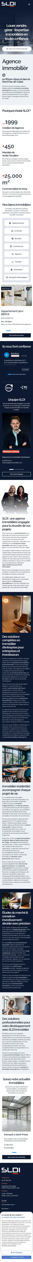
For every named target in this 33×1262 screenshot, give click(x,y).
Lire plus (25, 370)
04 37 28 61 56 (6, 1180)
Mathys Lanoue (11, 451)
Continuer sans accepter (9, 1245)
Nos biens (5, 1209)
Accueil (4, 1200)
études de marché (19, 929)
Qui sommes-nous (8, 1205)
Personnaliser (17, 1252)
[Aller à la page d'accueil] (8, 4)
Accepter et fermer (17, 1257)
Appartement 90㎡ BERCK (12, 313)
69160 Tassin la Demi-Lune (11, 1187)
